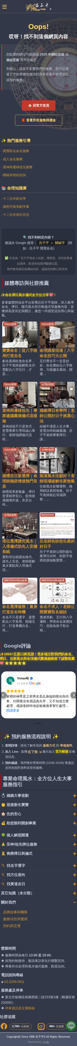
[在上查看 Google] (10, 681)
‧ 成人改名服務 (12, 159)
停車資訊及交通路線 (20, 1008)
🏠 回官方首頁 (38, 105)
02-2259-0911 (14, 982)
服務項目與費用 (15, 919)
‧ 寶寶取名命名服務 (15, 151)
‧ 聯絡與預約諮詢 (13, 175)
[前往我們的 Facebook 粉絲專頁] (4, 1026)
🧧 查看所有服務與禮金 (38, 120)
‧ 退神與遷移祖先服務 (16, 167)
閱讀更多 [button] (13, 710)
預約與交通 (12, 926)
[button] (3, 695)
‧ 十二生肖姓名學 (13, 198)
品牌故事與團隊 (15, 912)
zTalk (46, 1042)
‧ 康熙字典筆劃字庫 (15, 206)
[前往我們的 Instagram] (41, 1026)
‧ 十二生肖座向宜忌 (15, 214)
